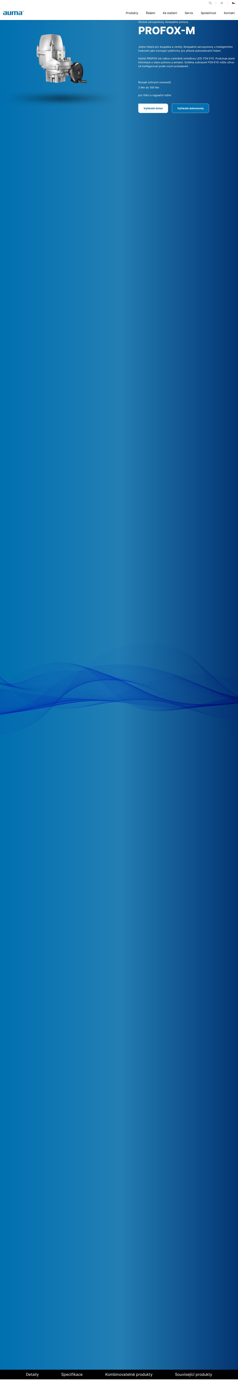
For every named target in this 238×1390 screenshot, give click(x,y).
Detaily (32, 1374)
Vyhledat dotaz (153, 108)
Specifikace (72, 1374)
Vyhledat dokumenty (190, 108)
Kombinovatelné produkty (129, 1374)
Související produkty (193, 1374)
